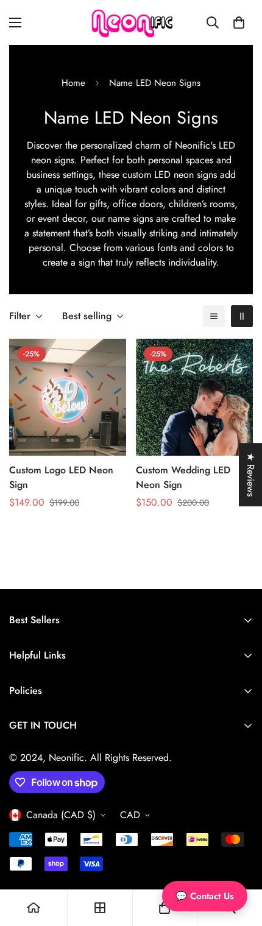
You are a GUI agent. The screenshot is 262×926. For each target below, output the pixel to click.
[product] (33, 907)
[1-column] (214, 316)
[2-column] (242, 316)
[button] (239, 23)
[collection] (100, 908)
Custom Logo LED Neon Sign (61, 477)
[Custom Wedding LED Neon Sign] (194, 397)
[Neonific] (131, 22)
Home (73, 83)
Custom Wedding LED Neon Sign (183, 477)
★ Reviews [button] (251, 475)
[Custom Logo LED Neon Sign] (67, 397)
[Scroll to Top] (240, 861)
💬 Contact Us (204, 896)
